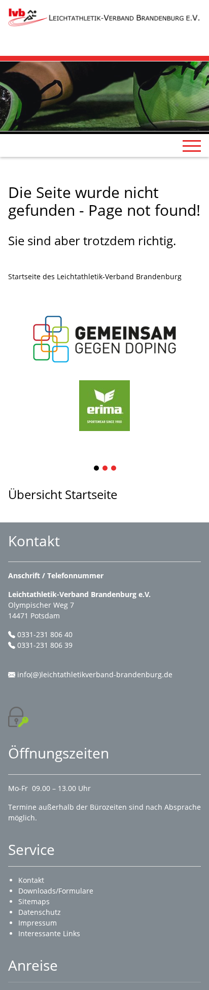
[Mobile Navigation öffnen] (192, 146)
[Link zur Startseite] (104, 17)
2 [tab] (105, 469)
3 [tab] (114, 469)
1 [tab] (97, 469)
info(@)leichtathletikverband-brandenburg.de (94, 674)
